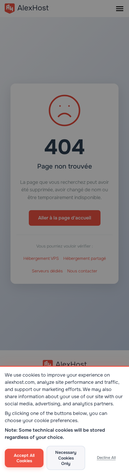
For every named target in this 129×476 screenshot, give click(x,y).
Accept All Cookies (24, 458)
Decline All (106, 457)
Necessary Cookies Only (65, 458)
